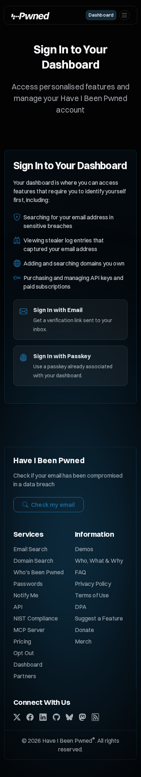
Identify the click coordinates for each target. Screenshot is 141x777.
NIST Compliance (35, 618)
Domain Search (33, 560)
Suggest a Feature (99, 618)
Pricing (22, 641)
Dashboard (27, 664)
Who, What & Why (99, 560)
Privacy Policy (93, 583)
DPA (80, 606)
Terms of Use (92, 595)
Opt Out (23, 653)
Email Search (30, 549)
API (17, 606)
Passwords (28, 583)
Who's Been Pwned (38, 572)
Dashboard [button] (101, 15)
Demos (84, 549)
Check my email (53, 504)
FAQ (80, 572)
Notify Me (25, 595)
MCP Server (29, 629)
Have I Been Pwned (49, 460)
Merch (83, 641)
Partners (24, 676)
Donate (84, 629)
